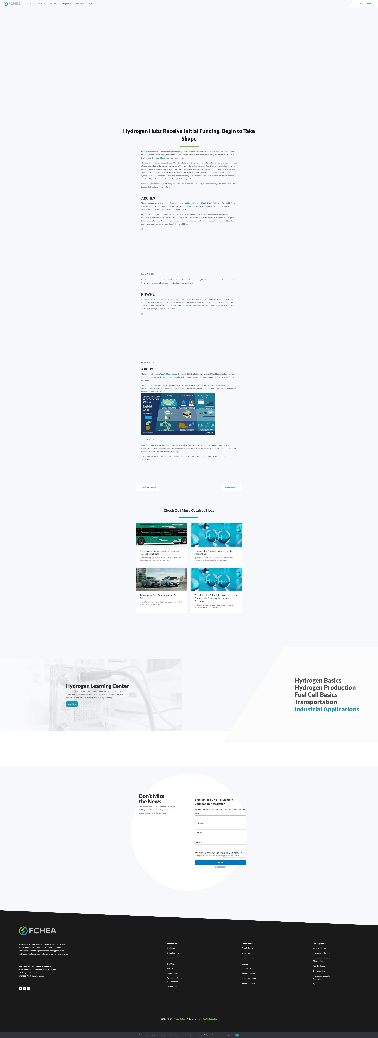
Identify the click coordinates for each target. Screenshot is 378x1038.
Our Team (171, 958)
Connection (224, 456)
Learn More (72, 704)
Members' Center (248, 983)
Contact (90, 4)
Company (198, 842)
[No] (376, 1035)
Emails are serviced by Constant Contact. (233, 857)
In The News (246, 953)
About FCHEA (31, 4)
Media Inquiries (248, 958)
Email (197, 813)
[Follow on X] (24, 988)
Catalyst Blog (172, 986)
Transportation (319, 971)
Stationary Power (319, 948)
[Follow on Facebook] (20, 988)
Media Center (79, 4)
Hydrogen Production (321, 953)
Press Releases (247, 948)
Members (42, 4)
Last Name (199, 833)
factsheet (164, 214)
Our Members (247, 968)
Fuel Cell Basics (319, 966)
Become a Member (365, 4)
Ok (237, 1035)
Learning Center (65, 4)
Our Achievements (174, 953)
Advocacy (170, 968)
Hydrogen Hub (158, 158)
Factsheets (317, 984)
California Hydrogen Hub (195, 203)
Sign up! (220, 862)
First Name (199, 823)
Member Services (248, 973)
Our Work (53, 4)
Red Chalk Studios (210, 1019)
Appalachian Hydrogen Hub (171, 374)
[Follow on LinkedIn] (28, 988)
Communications (173, 973)
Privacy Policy (179, 1019)
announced (145, 302)
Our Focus (171, 948)
